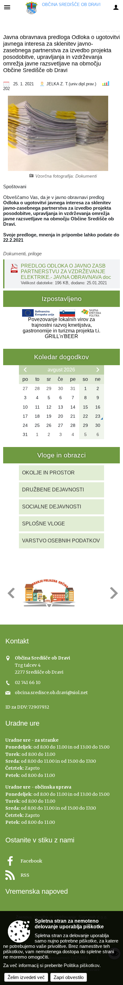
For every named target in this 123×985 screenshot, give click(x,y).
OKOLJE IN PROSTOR (48, 472)
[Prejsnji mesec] (25, 369)
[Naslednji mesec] (97, 369)
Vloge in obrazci (61, 455)
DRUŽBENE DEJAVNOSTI (53, 489)
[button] (10, 593)
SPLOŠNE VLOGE (43, 523)
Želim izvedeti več (26, 977)
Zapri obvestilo (69, 977)
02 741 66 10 (27, 682)
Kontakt (17, 641)
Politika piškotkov (81, 965)
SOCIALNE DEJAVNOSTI (51, 506)
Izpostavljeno (62, 298)
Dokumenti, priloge (22, 253)
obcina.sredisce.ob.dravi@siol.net (51, 692)
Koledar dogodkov (61, 356)
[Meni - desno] (115, 7)
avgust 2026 (61, 369)
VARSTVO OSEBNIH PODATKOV (61, 540)
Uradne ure (22, 723)
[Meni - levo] (7, 7)
